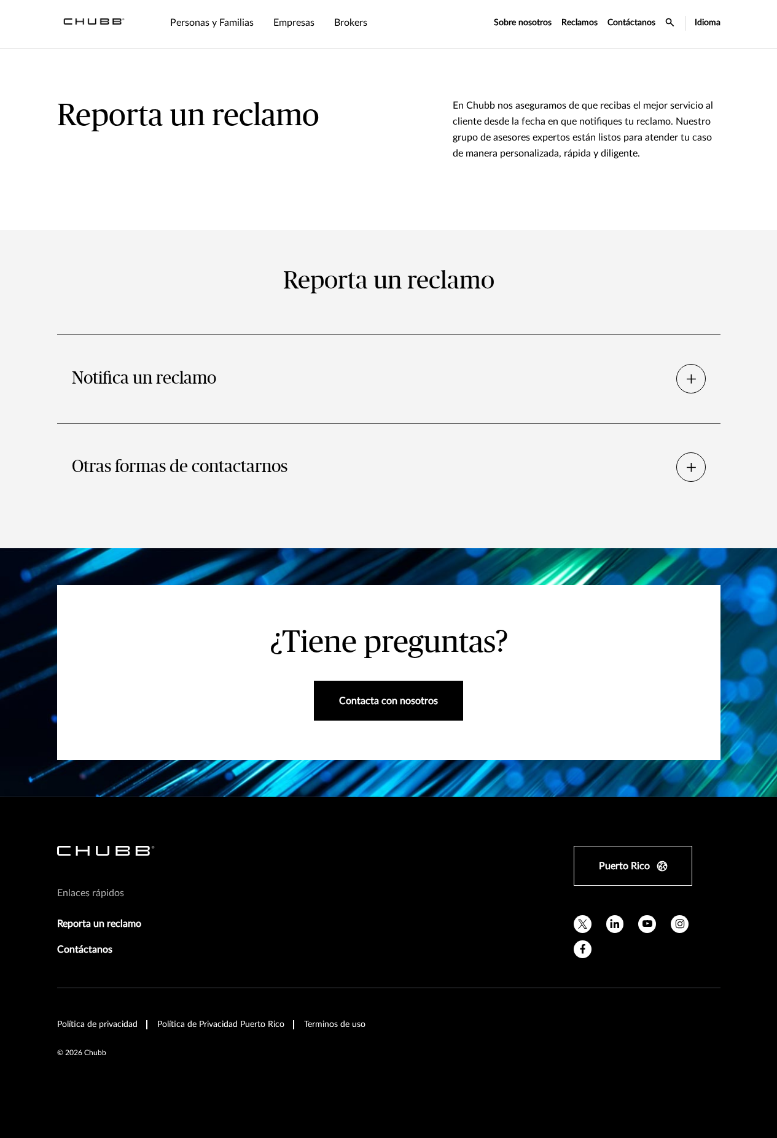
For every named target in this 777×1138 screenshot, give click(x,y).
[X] (583, 924)
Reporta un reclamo (99, 924)
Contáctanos (631, 22)
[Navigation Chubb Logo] (94, 24)
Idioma (707, 22)
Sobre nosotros (523, 22)
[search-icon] (670, 23)
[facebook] (583, 949)
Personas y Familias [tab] (212, 23)
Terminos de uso (334, 1024)
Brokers (350, 23)
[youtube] (647, 924)
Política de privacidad (97, 1024)
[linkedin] (615, 924)
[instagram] (680, 924)
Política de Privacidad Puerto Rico (220, 1024)
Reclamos (579, 22)
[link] (350, 24)
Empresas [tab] (293, 23)
